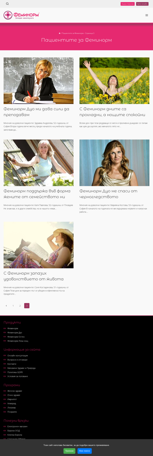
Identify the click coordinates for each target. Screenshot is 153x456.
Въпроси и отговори (17, 359)
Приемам (69, 451)
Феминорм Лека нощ (17, 340)
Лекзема (11, 407)
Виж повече (84, 451)
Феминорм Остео (16, 336)
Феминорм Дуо (14, 332)
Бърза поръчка (128, 4)
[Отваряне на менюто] (146, 15)
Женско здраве (14, 390)
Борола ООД (13, 430)
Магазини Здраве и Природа (21, 368)
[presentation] (39, 80)
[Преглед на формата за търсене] (7, 4)
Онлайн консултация (17, 355)
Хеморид (11, 403)
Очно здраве (13, 395)
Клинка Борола (14, 434)
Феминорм (12, 328)
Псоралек (12, 411)
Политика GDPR (15, 372)
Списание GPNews (16, 438)
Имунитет (12, 399)
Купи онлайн (142, 4)
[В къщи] (60, 33)
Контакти (11, 363)
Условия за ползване (17, 376)
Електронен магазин (17, 426)
